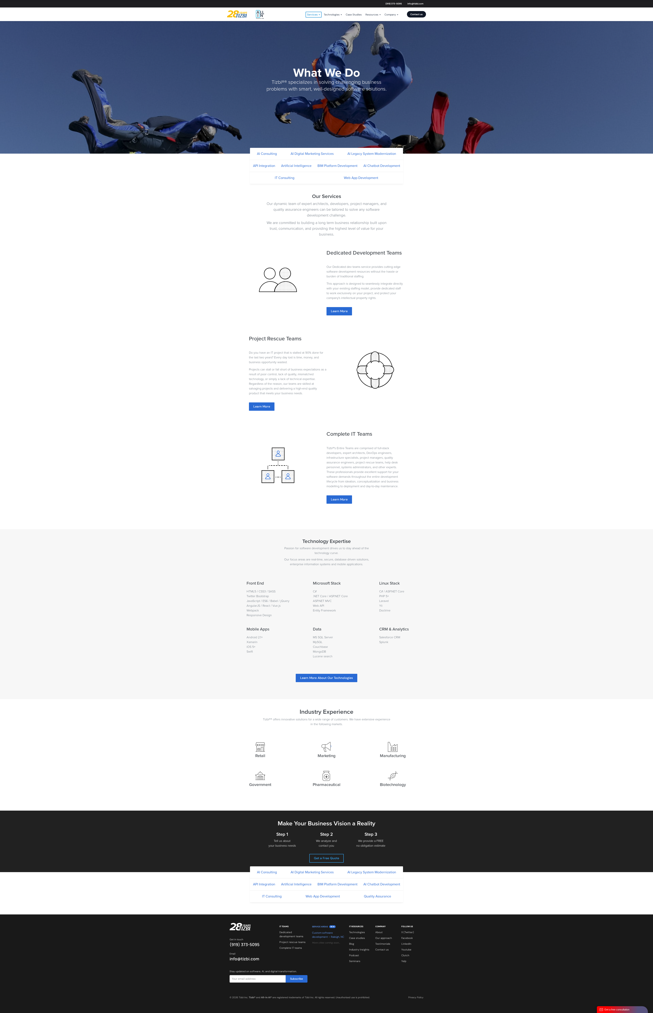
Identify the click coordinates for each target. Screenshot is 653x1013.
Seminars (354, 961)
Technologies (332, 14)
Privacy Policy (415, 997)
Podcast (354, 955)
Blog (351, 944)
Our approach (383, 938)
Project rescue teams (292, 942)
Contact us (416, 14)
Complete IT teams (290, 948)
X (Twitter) (407, 932)
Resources (372, 14)
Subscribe (296, 979)
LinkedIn (406, 944)
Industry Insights (359, 949)
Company (390, 14)
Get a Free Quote (326, 858)
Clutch (405, 955)
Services (312, 14)
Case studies (357, 938)
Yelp (403, 961)
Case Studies (354, 14)
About (379, 932)
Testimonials (382, 944)
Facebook (407, 938)
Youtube (406, 949)
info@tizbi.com (415, 3)
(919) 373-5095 (394, 3)
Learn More (339, 311)
